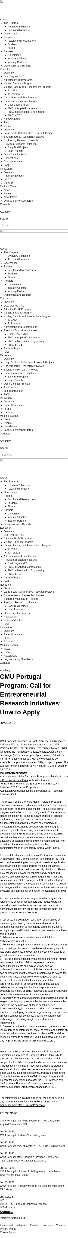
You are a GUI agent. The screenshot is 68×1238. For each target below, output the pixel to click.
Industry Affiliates (17, 58)
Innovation (6, 168)
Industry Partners (17, 62)
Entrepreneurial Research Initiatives (24, 136)
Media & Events (9, 186)
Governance (11, 33)
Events (8, 193)
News (7, 190)
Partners (8, 51)
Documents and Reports (17, 65)
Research (5, 126)
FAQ (6, 122)
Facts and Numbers (19, 30)
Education (5, 69)
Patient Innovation (14, 175)
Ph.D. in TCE (15, 115)
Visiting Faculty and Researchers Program (27, 87)
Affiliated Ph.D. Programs (18, 80)
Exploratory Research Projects (21, 140)
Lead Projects (15, 151)
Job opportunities (13, 161)
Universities (14, 55)
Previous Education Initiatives (20, 101)
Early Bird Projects (18, 147)
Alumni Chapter (12, 119)
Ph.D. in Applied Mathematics (24, 108)
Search (4, 218)
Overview (9, 72)
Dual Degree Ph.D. (14, 76)
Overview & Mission (19, 26)
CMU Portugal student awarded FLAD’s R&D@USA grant (32, 1146)
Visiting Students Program (18, 83)
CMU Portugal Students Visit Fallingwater (23, 1135)
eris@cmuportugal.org (41, 1040)
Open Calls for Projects (17, 154)
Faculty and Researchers (22, 40)
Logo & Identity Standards (18, 200)
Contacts (5, 204)
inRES (7, 179)
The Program (11, 23)
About (3, 19)
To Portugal (14, 94)
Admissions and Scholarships (20, 97)
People (8, 37)
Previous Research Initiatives (20, 144)
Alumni (11, 48)
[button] (34, 215)
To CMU (12, 90)
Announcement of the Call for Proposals (22, 1105)
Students (13, 44)
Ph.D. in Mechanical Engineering (26, 111)
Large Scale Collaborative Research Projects (29, 133)
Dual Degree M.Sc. (18, 104)
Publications (11, 158)
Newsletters (10, 197)
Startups (8, 183)
